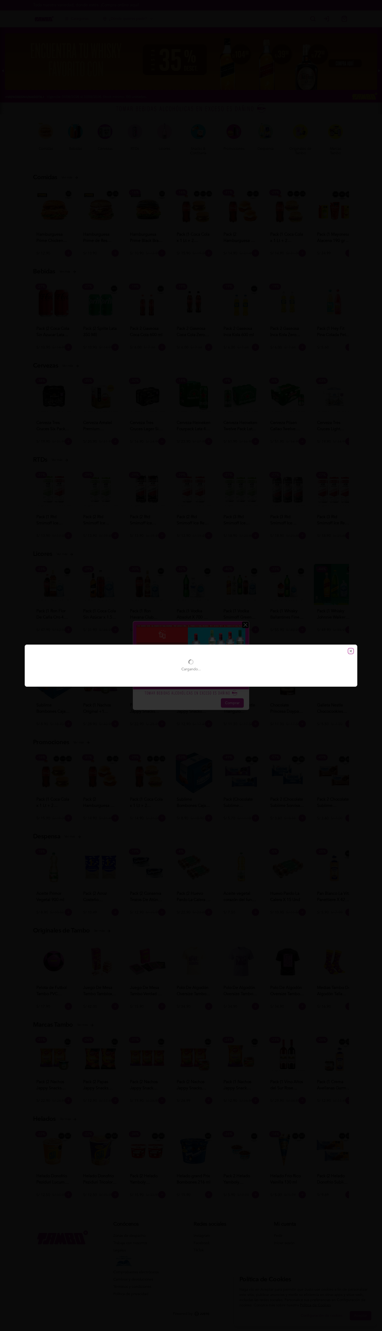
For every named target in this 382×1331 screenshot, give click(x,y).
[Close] (245, 624)
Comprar (232, 703)
